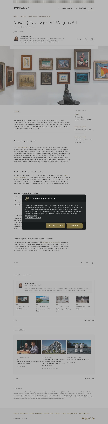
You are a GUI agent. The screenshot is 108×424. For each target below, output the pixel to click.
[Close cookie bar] (82, 198)
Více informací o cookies (33, 218)
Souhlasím (74, 226)
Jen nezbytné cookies (55, 226)
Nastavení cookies (31, 216)
